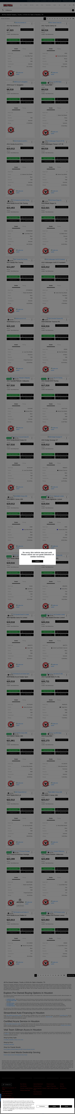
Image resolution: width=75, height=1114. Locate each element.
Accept (66, 1106)
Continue (37, 561)
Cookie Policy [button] (12, 1108)
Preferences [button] (10, 1110)
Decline (54, 1106)
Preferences (42, 1106)
